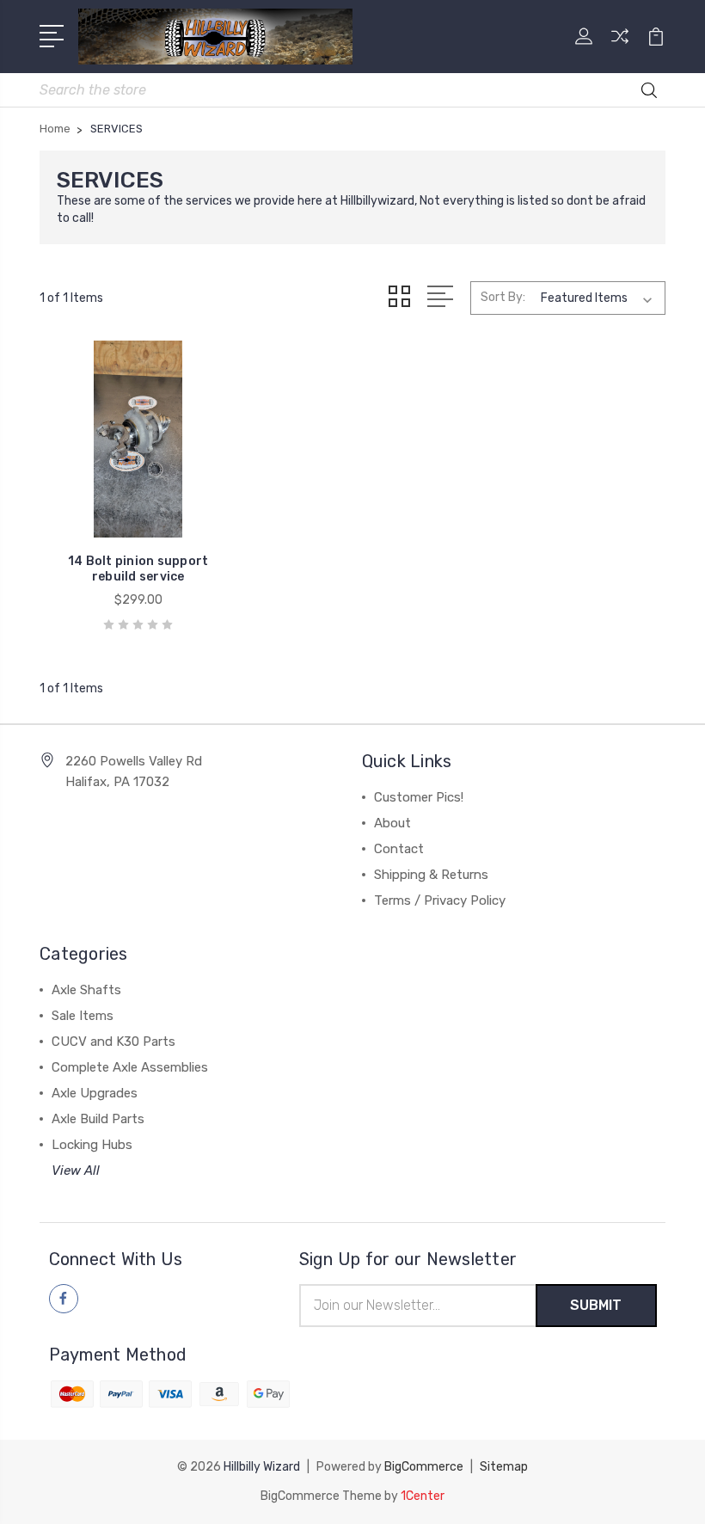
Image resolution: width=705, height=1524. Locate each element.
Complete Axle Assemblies (130, 1067)
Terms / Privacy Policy (440, 900)
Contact (399, 849)
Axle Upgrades (95, 1093)
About (392, 823)
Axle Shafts (86, 990)
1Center (422, 1496)
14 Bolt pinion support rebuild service (138, 569)
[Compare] (619, 46)
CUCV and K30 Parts (113, 1041)
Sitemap (504, 1466)
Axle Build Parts (98, 1119)
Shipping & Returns (431, 874)
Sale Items (82, 1015)
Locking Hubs (92, 1144)
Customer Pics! (418, 797)
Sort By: (503, 297)
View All (76, 1170)
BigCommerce (423, 1466)
